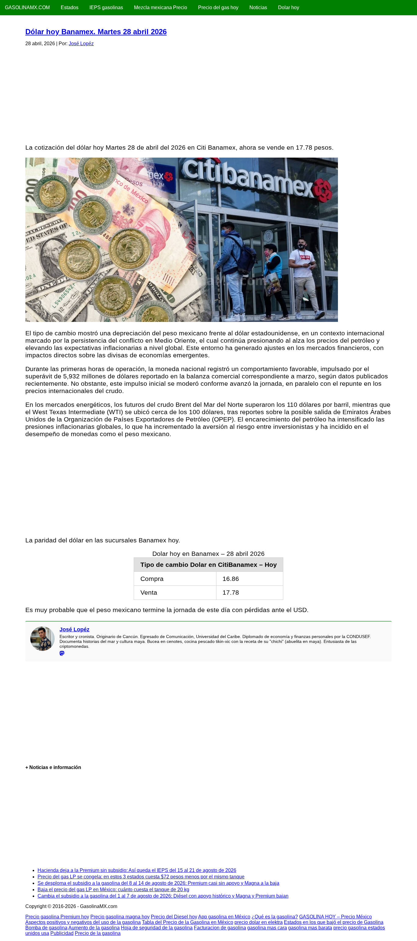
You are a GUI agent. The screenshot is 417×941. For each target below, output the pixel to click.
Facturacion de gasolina (220, 927)
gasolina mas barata (310, 927)
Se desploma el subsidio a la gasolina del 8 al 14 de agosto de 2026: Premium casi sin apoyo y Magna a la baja (158, 883)
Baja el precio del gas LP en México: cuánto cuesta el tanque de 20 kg (113, 889)
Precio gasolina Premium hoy (57, 916)
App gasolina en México (224, 916)
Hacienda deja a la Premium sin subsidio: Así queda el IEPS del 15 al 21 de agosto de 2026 (137, 870)
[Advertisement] (208, 94)
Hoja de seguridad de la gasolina (157, 927)
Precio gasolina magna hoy (120, 916)
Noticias (258, 7)
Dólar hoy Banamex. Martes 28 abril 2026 (96, 31)
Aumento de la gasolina (94, 927)
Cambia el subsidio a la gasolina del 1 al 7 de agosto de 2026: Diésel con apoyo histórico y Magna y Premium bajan (163, 896)
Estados (69, 7)
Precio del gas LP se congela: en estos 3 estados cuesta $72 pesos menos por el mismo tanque (141, 876)
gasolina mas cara (267, 927)
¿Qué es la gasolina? (275, 916)
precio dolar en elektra (258, 922)
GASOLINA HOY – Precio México (335, 916)
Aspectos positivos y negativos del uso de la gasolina (83, 922)
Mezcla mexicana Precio (160, 7)
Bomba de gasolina (46, 927)
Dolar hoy (288, 7)
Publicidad (62, 933)
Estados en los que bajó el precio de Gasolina (333, 922)
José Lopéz (81, 43)
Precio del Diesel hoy (174, 916)
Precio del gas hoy (218, 7)
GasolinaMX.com (27, 7)
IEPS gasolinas (106, 7)
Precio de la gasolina (98, 933)
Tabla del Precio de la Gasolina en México (187, 922)
